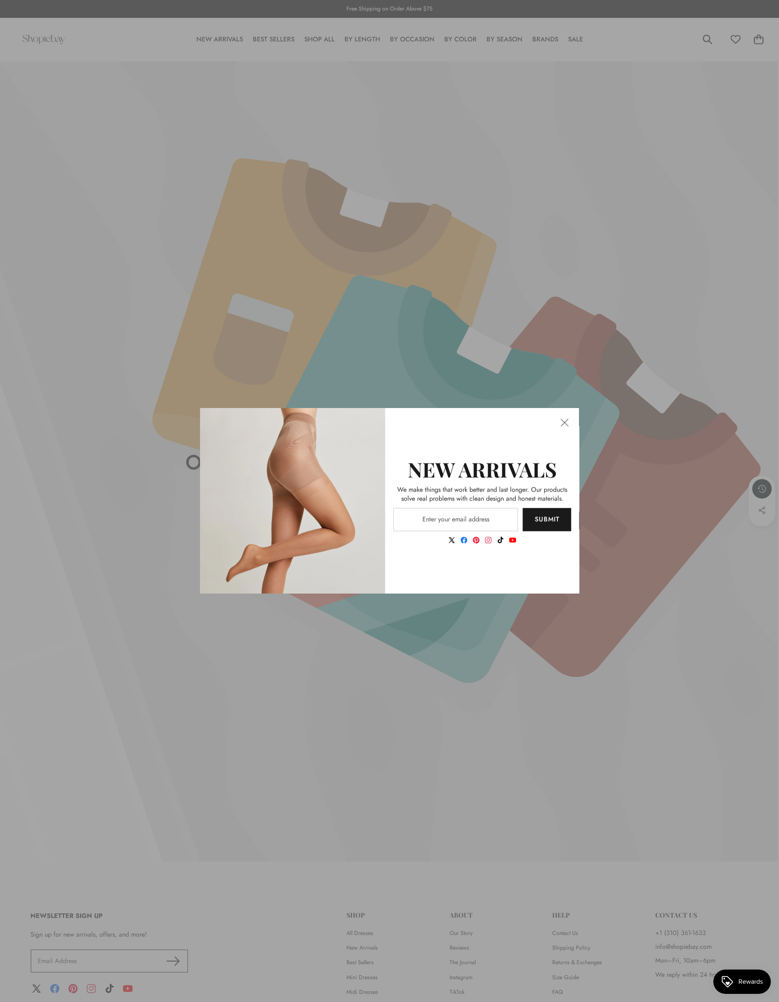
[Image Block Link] (292, 501)
